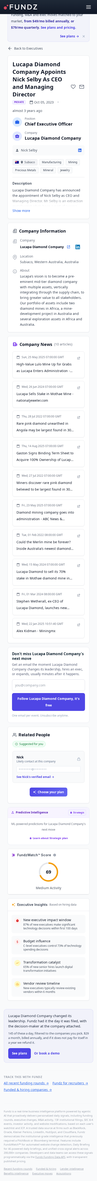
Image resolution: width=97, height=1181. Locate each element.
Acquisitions (63, 1173)
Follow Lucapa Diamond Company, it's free (48, 701)
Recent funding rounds (18, 1168)
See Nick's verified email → (35, 777)
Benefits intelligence (16, 1173)
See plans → (69, 36)
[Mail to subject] (82, 87)
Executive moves (42, 1173)
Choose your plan (51, 792)
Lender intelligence (72, 1168)
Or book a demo (47, 1053)
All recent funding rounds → (26, 1083)
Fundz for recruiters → (70, 1083)
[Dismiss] (83, 36)
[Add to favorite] (73, 87)
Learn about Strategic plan (50, 838)
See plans (19, 1053)
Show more (21, 210)
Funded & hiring (46, 1168)
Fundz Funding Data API (50, 1157)
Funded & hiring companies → (28, 1089)
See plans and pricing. (58, 27)
